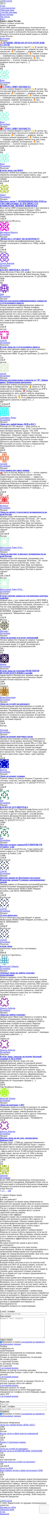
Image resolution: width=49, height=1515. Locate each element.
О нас (2, 6)
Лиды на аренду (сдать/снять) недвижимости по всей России (23, 513)
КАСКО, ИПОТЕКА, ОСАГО (14, 270)
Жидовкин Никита (9, 232)
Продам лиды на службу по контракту (17, 1462)
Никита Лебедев (7, 1008)
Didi (2, 294)
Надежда (4, 505)
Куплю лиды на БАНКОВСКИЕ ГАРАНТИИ (21, 1451)
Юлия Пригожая (7, 697)
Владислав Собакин (9, 966)
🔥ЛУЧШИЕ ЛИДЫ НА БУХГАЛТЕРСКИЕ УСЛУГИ (22, 44)
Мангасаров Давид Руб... (11, 547)
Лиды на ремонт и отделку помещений (19, 637)
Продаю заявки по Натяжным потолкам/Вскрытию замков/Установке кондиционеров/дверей (22, 880)
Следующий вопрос (9, 1368)
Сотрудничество (7, 8)
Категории (5, 38)
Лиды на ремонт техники (12, 776)
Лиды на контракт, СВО (12, 1105)
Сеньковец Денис (8, 417)
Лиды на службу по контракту (15, 704)
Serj (1, 800)
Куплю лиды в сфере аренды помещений (19, 1433)
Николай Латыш (7, 1098)
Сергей (3, 340)
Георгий (4, 1175)
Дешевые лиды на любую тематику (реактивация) (17, 974)
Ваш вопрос (5, 1316)
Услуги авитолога (8, 915)
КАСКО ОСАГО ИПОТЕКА (14, 807)
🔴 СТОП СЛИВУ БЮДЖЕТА (15, 87)
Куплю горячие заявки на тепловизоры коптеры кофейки (24, 597)
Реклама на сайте (8, 1507)
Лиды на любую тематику (12, 1015)
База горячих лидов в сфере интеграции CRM (21, 1470)
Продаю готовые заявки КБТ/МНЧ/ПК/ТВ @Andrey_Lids (21, 845)
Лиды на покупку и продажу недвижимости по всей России (23, 555)
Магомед (4, 631)
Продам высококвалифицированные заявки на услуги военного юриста (23, 302)
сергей (3, 373)
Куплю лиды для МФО (11, 170)
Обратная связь (7, 10)
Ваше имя (4, 1401)
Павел (3, 195)
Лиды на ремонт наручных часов (16, 736)
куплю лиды (6, 946)
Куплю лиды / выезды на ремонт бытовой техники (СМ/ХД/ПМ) (21, 1057)
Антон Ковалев (7, 263)
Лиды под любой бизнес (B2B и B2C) (18, 424)
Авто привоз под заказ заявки (14, 470)
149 (9, 1191)
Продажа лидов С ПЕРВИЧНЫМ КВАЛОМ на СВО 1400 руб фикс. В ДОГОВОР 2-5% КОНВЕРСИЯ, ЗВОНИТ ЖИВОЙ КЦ (23, 203)
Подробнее (5, 82)
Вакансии (4, 1514)
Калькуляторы (6, 14)
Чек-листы (5, 16)
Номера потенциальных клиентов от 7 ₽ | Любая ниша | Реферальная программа (24, 381)
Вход (2, 19)
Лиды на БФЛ (6, 1468)
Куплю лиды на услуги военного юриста (20, 347)
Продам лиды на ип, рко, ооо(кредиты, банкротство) (19, 1139)
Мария (3, 664)
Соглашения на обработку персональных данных (22, 1343)
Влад (2, 80)
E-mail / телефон (7, 1311)
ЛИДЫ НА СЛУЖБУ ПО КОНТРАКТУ (20, 239)
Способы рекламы (8, 12)
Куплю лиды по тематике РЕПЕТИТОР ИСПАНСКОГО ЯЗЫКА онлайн (19, 672)
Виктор (3, 770)
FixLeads (4, 730)
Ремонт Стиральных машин (13, 1442)
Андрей (3, 464)
